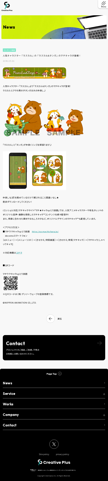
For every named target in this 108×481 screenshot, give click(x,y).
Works (8, 404)
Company (11, 414)
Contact (10, 425)
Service (9, 393)
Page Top (52, 373)
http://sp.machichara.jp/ (45, 231)
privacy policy (62, 454)
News (7, 383)
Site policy (44, 454)
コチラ (19, 252)
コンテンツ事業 (9, 50)
